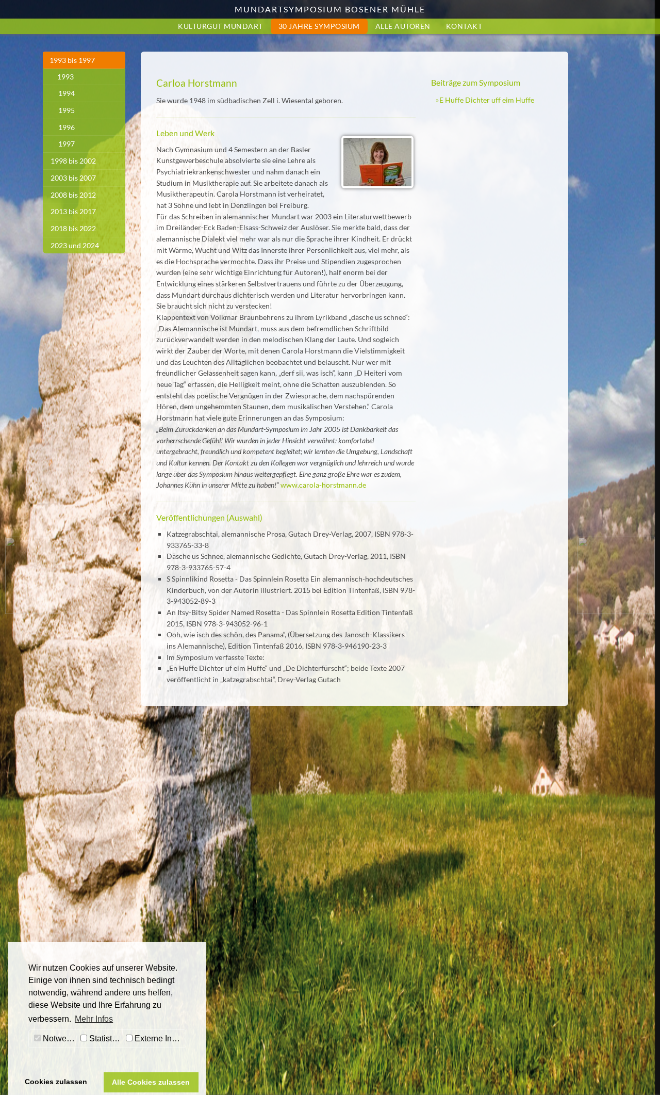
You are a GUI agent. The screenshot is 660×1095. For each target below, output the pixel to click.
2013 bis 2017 (73, 211)
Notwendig (59, 1038)
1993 (65, 76)
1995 (66, 110)
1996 (66, 127)
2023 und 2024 (75, 245)
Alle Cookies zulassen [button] (151, 1082)
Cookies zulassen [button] (56, 1081)
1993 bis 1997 (72, 60)
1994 (66, 93)
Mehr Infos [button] (94, 1019)
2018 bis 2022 (73, 228)
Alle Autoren (403, 26)
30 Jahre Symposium (319, 26)
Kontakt (464, 26)
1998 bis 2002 (73, 160)
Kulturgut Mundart (220, 26)
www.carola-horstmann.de (323, 484)
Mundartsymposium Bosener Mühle (330, 9)
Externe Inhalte (159, 1038)
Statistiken (105, 1038)
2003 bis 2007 (73, 177)
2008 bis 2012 (73, 194)
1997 (66, 143)
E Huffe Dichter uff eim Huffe (486, 99)
